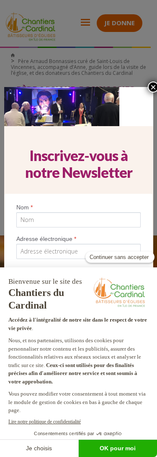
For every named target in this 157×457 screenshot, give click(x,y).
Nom (24, 207)
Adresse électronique (46, 239)
